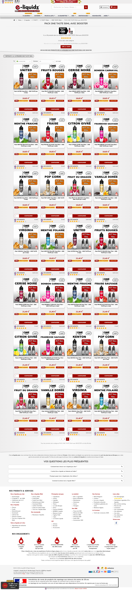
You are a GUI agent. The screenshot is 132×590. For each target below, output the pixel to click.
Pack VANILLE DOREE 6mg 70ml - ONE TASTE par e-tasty (53, 412)
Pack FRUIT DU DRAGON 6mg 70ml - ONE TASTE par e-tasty (25, 412)
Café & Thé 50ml (37, 505)
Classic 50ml (36, 496)
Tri (14, 61)
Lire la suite (66, 46)
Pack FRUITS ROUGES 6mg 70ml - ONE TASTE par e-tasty (106, 252)
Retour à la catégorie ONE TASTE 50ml (19, 56)
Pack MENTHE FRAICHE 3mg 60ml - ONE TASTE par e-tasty (26, 145)
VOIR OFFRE (33, 100)
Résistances (76, 500)
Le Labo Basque (57, 505)
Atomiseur (76, 502)
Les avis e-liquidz (99, 500)
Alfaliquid (56, 502)
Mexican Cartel (57, 513)
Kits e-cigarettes (78, 496)
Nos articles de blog (120, 504)
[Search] (86, 7)
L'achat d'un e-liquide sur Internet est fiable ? (64, 471)
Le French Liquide (58, 518)
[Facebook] (116, 523)
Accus (75, 504)
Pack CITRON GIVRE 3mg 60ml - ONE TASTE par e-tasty (79, 145)
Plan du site (117, 505)
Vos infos (117, 513)
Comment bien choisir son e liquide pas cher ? (64, 466)
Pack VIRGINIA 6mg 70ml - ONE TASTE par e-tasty (79, 412)
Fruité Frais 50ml (37, 500)
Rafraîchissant (16, 511)
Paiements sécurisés (99, 502)
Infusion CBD (77, 514)
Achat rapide (15, 502)
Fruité (13, 509)
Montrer (35, 61)
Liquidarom (56, 496)
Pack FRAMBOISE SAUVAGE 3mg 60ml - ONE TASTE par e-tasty (106, 145)
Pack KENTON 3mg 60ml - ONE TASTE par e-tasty (26, 198)
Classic (14, 507)
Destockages (15, 496)
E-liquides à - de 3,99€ (18, 498)
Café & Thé (15, 514)
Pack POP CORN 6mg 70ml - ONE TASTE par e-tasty (106, 358)
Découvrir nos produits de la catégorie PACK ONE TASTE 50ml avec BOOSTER (66, 50)
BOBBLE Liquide (58, 511)
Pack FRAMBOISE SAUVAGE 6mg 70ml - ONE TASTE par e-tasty (52, 358)
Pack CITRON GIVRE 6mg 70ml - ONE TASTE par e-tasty (26, 358)
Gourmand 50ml (37, 504)
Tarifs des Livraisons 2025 (101, 513)
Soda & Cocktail (16, 516)
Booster (55, 525)
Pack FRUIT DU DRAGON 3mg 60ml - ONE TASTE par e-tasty (79, 198)
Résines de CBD (78, 513)
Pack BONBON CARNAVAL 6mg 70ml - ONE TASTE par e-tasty (53, 305)
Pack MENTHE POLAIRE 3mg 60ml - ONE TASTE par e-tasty (52, 252)
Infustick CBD (77, 516)
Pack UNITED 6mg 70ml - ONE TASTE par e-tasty (79, 252)
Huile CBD (76, 518)
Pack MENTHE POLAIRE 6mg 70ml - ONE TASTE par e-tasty (106, 412)
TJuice (54, 504)
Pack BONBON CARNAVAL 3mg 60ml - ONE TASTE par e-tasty (106, 92)
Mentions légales (98, 507)
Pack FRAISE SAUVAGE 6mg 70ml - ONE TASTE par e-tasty (106, 305)
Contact (96, 498)
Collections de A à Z (17, 500)
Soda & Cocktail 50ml (38, 507)
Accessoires (56, 527)
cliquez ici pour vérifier (81, 588)
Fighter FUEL (56, 515)
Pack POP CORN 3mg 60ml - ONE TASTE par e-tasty (52, 198)
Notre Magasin (98, 496)
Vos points (117, 516)
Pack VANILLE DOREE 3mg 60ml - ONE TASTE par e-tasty (106, 198)
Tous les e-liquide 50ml (39, 509)
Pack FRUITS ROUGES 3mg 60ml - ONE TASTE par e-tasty (53, 92)
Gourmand (15, 513)
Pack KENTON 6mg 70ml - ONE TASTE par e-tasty (79, 358)
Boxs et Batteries (78, 498)
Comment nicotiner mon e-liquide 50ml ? (63, 480)
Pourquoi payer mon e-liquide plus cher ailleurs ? (64, 476)
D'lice (54, 507)
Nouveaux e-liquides (38, 514)
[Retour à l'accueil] (14, 20)
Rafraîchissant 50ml (38, 502)
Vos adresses (118, 511)
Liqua (54, 516)
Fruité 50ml (35, 498)
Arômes (55, 524)
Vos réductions (118, 515)
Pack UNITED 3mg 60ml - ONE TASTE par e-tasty (26, 92)
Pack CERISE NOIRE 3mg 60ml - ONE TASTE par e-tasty (79, 92)
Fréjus (23, 573)
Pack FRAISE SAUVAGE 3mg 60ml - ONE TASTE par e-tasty (52, 145)
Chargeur (75, 505)
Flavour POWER (57, 509)
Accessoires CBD (78, 520)
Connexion (105, 7)
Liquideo (55, 500)
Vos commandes (119, 509)
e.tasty (55, 498)
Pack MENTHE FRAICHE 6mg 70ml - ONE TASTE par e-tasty (79, 305)
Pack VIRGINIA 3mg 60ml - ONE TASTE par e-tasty (26, 252)
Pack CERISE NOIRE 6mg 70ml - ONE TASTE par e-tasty (25, 305)
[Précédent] (61, 439)
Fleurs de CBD (77, 511)
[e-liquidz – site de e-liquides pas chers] (27, 8)
